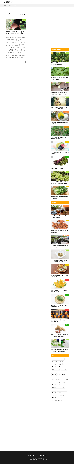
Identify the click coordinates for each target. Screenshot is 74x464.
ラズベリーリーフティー (13, 5)
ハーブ (37, 1)
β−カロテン (55, 364)
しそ (65, 392)
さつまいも (60, 392)
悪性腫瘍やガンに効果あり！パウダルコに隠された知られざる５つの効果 (59, 93)
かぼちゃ (58, 379)
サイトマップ (35, 455)
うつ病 (54, 369)
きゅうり (54, 384)
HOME (6, 5)
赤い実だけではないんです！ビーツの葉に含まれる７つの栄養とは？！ (59, 167)
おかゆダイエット (61, 371)
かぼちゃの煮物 (65, 379)
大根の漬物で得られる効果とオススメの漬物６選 (59, 123)
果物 (20, 1)
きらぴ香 (59, 384)
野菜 (17, 1)
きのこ (63, 382)
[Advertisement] (36, 27)
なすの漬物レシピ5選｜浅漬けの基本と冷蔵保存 (60, 152)
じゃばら (54, 397)
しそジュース (55, 395)
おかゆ (54, 371)
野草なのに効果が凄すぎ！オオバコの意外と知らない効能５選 (59, 63)
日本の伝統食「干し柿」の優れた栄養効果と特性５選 (59, 320)
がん (53, 382)
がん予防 (58, 382)
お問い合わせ (43, 455)
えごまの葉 (64, 369)
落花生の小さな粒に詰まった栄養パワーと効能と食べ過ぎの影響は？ (59, 335)
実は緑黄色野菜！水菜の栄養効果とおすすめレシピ (59, 197)
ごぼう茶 (54, 392)
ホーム (29, 455)
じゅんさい (60, 397)
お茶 (53, 377)
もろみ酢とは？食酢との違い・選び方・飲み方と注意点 (59, 216)
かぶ (53, 379)
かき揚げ (65, 377)
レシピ (23, 1)
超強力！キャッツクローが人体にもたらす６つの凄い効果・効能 (59, 108)
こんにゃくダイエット (56, 389)
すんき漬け (61, 400)
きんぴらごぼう (55, 387)
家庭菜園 (28, 1)
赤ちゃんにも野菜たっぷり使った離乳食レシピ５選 (59, 276)
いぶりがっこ (55, 366)
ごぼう (64, 389)
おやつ (59, 374)
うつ (65, 366)
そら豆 (59, 402)
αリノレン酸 (55, 361)
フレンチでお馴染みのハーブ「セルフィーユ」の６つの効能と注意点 (59, 350)
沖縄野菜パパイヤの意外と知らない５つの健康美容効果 (59, 305)
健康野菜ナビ (8, 2)
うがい (61, 366)
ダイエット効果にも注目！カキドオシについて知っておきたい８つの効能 (59, 182)
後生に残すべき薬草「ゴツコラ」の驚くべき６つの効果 (59, 78)
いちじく (65, 364)
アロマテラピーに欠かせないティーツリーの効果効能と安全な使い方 (59, 261)
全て (14, 1)
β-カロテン (61, 361)
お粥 (64, 374)
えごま (59, 369)
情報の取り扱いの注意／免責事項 (37, 458)
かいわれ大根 (59, 377)
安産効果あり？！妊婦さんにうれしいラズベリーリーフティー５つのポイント (15, 33)
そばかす (54, 402)
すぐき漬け (55, 400)
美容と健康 (33, 1)
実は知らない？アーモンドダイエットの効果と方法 (59, 231)
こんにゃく (62, 387)
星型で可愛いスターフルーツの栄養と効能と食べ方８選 (59, 291)
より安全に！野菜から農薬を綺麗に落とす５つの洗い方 (59, 246)
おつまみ (54, 374)
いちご (60, 364)
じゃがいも (62, 395)
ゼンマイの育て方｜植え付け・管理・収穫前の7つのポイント (59, 138)
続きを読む (22, 61)
